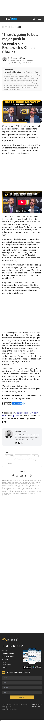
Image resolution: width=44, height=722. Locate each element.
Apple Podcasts (22, 413)
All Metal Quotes (8, 653)
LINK (11, 421)
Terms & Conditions (20, 704)
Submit (22, 697)
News (4, 662)
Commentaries (7, 665)
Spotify (15, 416)
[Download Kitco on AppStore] (27, 667)
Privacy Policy (7, 707)
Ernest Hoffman (18, 58)
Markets (5, 659)
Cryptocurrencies (8, 656)
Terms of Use (7, 704)
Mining (4, 668)
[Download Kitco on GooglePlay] (37, 667)
